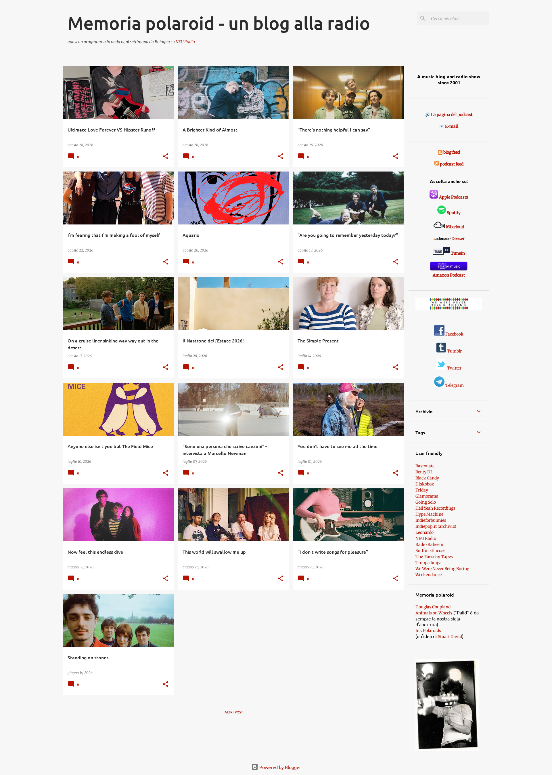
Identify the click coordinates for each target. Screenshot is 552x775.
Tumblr (454, 351)
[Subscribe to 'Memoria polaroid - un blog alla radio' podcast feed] (436, 164)
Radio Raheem (429, 544)
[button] (165, 157)
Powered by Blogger (279, 767)
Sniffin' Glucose (430, 550)
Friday (421, 490)
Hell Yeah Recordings (435, 508)
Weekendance (428, 574)
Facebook (453, 334)
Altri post (234, 712)
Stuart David (450, 636)
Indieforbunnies (430, 520)
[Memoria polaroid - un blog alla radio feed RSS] (440, 152)
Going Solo (425, 502)
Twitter (453, 368)
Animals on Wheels (433, 613)
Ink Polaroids (428, 630)
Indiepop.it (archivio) (435, 526)
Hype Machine (429, 514)
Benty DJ (423, 472)
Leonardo (424, 532)
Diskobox (424, 484)
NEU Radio (185, 41)
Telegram (454, 385)
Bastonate (424, 466)
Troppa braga (428, 562)
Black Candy (427, 478)
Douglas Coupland (433, 607)
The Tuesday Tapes (434, 556)
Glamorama (426, 496)
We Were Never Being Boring (442, 568)
